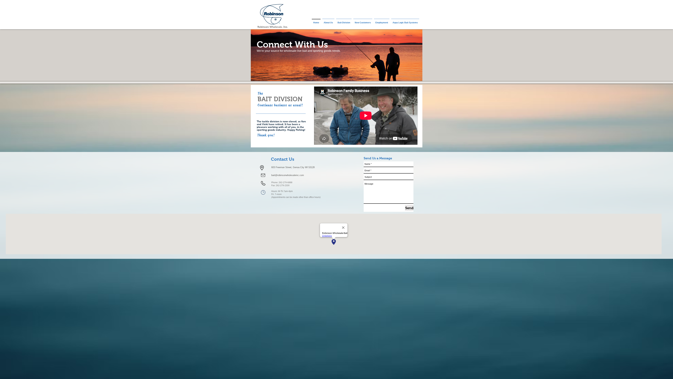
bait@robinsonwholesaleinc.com (287, 175)
